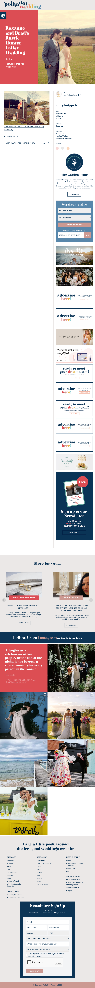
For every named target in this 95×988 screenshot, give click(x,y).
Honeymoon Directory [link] (15, 897)
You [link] (8, 869)
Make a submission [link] (73, 880)
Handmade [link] (61, 114)
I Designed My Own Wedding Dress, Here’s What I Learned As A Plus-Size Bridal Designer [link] (71, 608)
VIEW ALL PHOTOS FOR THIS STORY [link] (20, 143)
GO (87, 235)
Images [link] (39, 866)
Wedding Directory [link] (14, 894)
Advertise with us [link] (72, 888)
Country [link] (59, 126)
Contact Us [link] (70, 868)
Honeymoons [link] (12, 872)
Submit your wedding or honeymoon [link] (74, 884)
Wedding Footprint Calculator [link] (14, 885)
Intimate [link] (59, 116)
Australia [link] (60, 133)
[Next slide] (91, 600)
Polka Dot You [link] (71, 597)
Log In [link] (68, 871)
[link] (3, 15)
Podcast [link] (10, 875)
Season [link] (39, 881)
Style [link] (38, 875)
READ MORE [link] (74, 194)
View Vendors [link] (74, 224)
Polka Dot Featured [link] (24, 597)
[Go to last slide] (4, 600)
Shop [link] (9, 878)
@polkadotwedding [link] (71, 638)
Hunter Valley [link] (62, 136)
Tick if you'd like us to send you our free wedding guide (46, 955)
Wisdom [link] (10, 863)
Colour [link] (39, 869)
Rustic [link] (58, 118)
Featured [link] (10, 64)
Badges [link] (69, 890)
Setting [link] (39, 878)
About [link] (68, 860)
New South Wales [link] (64, 138)
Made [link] (9, 866)
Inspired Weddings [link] (44, 863)
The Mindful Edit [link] (13, 881)
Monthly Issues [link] (42, 884)
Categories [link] (41, 860)
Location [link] (40, 872)
